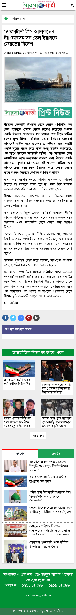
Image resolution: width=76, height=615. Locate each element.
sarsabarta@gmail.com (38, 595)
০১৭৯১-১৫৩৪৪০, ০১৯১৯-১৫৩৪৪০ (44, 585)
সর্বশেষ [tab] (20, 454)
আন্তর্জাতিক (18, 18)
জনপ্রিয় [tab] (56, 454)
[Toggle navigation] (4, 5)
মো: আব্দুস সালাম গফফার (54, 575)
